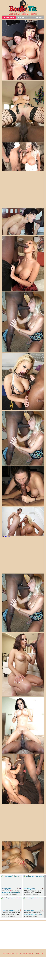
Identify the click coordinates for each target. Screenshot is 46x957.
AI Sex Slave (9, 17)
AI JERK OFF (23, 17)
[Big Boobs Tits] (23, 6)
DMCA (30, 953)
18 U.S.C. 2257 (21, 953)
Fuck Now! (37, 17)
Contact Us (39, 953)
